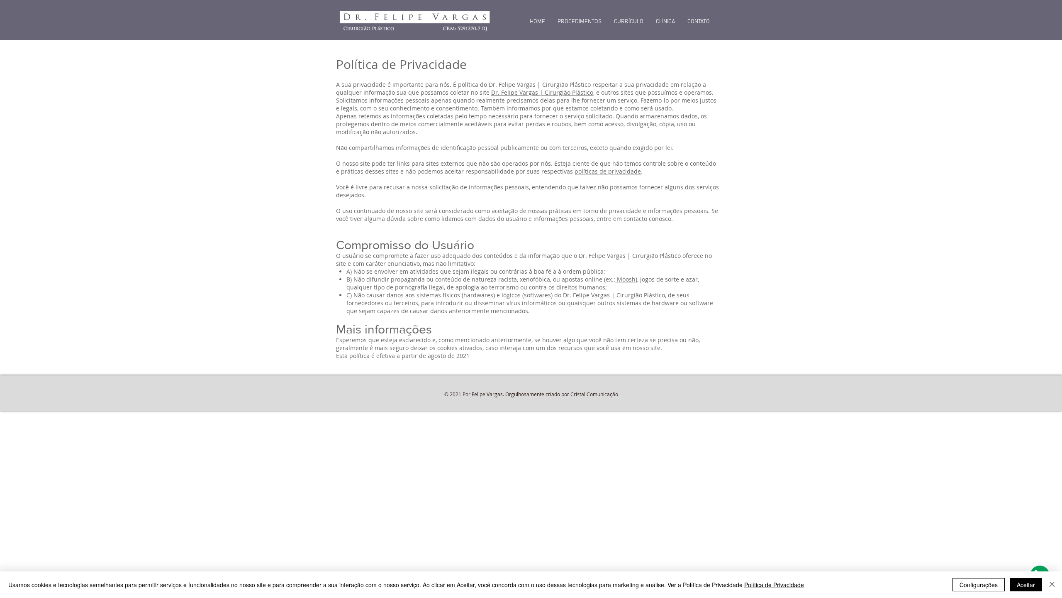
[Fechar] (1052, 584)
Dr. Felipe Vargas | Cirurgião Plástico (542, 92)
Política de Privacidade (774, 585)
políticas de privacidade (608, 171)
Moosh (625, 279)
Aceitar (1026, 585)
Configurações (979, 585)
